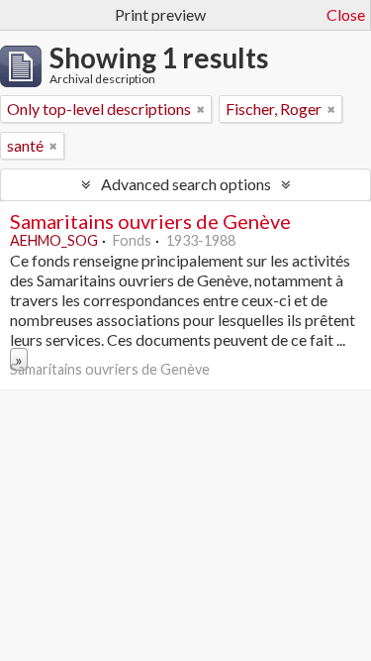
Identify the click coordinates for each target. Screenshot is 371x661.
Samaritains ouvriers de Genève (150, 221)
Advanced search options (186, 183)
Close (345, 14)
